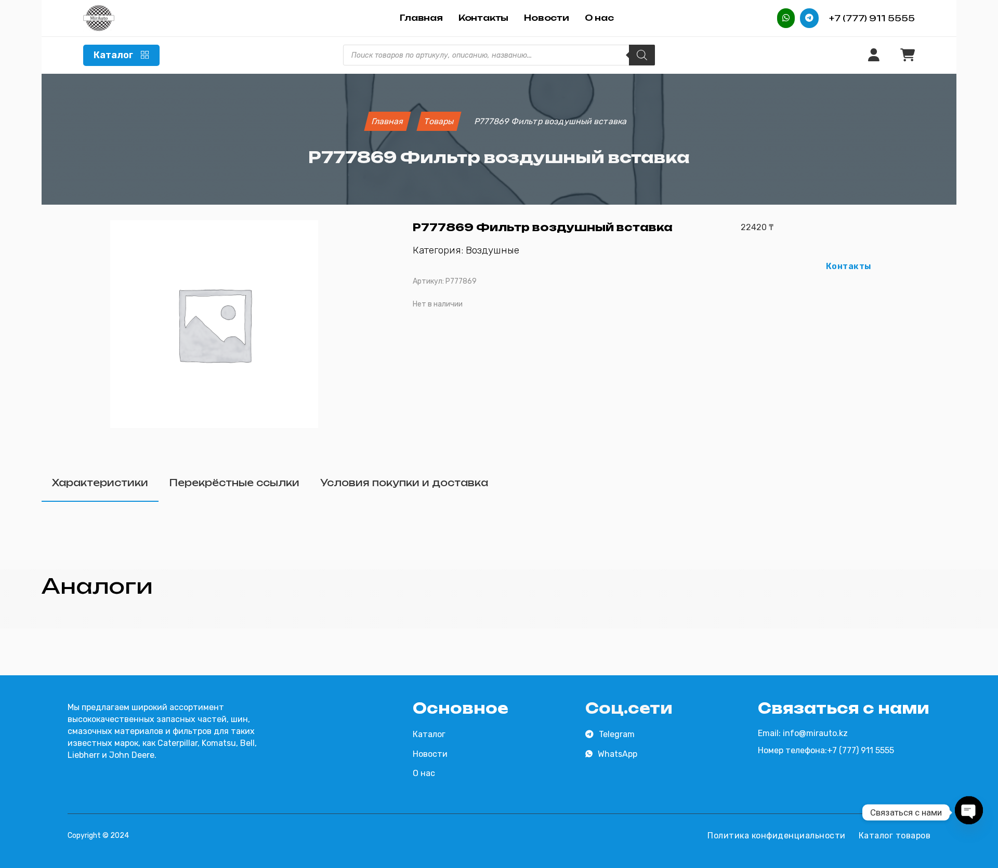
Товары (439, 121)
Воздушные (492, 250)
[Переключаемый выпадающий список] (145, 55)
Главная (421, 17)
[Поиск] (642, 55)
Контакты (483, 17)
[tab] (100, 483)
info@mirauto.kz (815, 733)
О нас (599, 17)
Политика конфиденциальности (776, 835)
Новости (546, 17)
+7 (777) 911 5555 (872, 18)
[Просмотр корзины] (907, 55)
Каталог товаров (895, 835)
